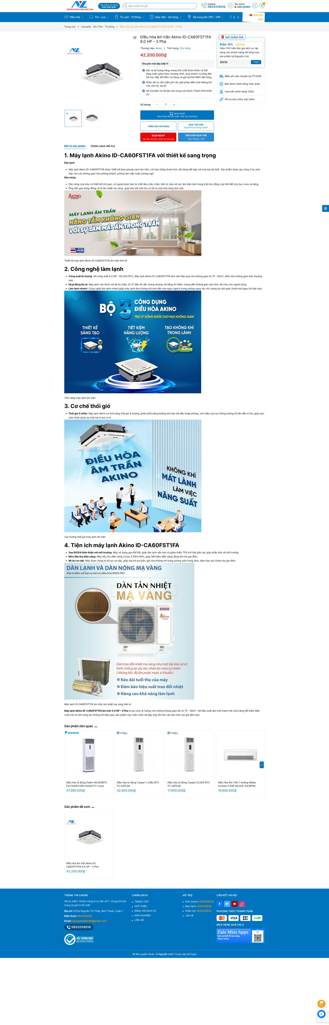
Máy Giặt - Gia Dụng (167, 17)
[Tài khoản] (255, 5)
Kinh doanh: (199, 901)
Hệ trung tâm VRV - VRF (206, 17)
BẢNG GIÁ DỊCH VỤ (145, 910)
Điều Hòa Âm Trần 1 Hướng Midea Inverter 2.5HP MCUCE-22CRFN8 (237, 784)
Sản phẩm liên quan (78, 726)
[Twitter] (227, 904)
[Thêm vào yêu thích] (135, 37)
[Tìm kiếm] (126, 6)
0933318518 (216, 6)
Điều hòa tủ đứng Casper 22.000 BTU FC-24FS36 (189, 784)
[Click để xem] (101, 71)
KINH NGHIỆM (142, 915)
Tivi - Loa (100, 17)
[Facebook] (220, 904)
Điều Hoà (75, 17)
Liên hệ (189, 915)
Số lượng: (145, 104)
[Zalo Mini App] (241, 936)
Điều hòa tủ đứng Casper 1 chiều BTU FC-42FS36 (138, 784)
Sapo (194, 954)
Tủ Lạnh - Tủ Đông (130, 17)
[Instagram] (242, 904)
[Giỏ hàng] (262, 5)
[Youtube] (235, 904)
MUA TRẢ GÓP (196, 126)
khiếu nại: (198, 910)
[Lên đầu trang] (322, 995)
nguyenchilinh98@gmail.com (89, 920)
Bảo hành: (198, 906)
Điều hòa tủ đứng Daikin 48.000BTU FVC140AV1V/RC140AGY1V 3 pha (86, 784)
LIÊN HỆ (139, 920)
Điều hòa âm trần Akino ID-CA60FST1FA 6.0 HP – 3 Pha (82, 865)
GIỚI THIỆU (141, 906)
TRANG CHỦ (142, 901)
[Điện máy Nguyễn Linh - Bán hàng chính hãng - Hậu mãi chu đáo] (80, 5)
